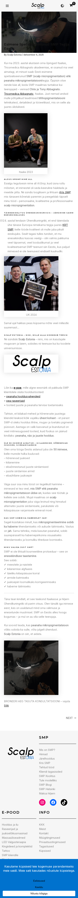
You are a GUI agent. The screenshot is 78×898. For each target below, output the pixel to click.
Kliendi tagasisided (50, 771)
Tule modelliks (48, 780)
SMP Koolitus (47, 776)
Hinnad (43, 754)
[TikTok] (64, 802)
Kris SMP (44, 763)
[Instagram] (42, 802)
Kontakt (43, 833)
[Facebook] (53, 802)
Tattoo (6, 850)
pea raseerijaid (15, 400)
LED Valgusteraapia (14, 842)
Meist (42, 829)
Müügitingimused (49, 837)
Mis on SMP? (47, 750)
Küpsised (45, 850)
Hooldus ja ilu (10, 824)
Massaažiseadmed (13, 837)
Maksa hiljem (47, 793)
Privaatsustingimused (52, 842)
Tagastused (46, 846)
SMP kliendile (10, 855)
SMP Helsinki (47, 789)
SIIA (6, 705)
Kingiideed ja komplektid (17, 846)
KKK (41, 824)
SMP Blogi (45, 784)
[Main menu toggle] (7, 5)
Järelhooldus (47, 758)
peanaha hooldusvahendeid (23, 396)
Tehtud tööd (46, 767)
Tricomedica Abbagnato (18, 93)
